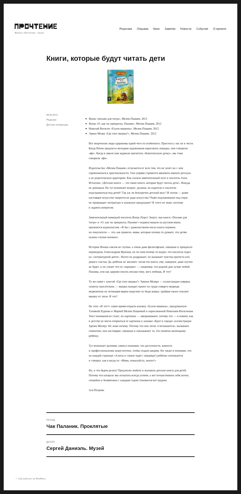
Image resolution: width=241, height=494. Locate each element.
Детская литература (57, 124)
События (202, 29)
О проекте (219, 29)
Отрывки (142, 29)
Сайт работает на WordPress (32, 478)
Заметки (170, 29)
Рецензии (125, 29)
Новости (185, 29)
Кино (156, 29)
